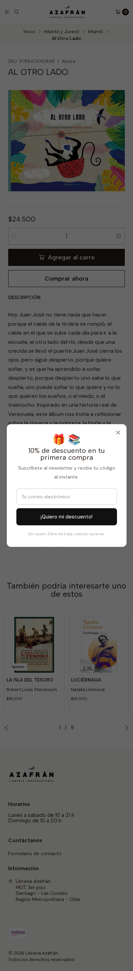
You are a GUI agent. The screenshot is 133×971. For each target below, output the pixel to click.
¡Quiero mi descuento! (66, 516)
